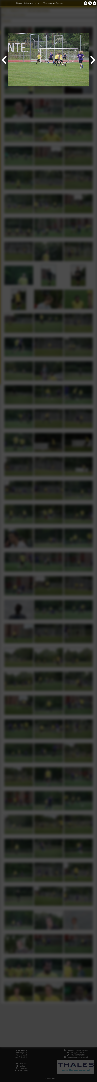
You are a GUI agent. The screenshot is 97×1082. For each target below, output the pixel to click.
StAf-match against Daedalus (52, 3)
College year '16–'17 (31, 3)
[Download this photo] (86, 3)
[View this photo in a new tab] (90, 3)
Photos (19, 3)
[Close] (94, 3)
